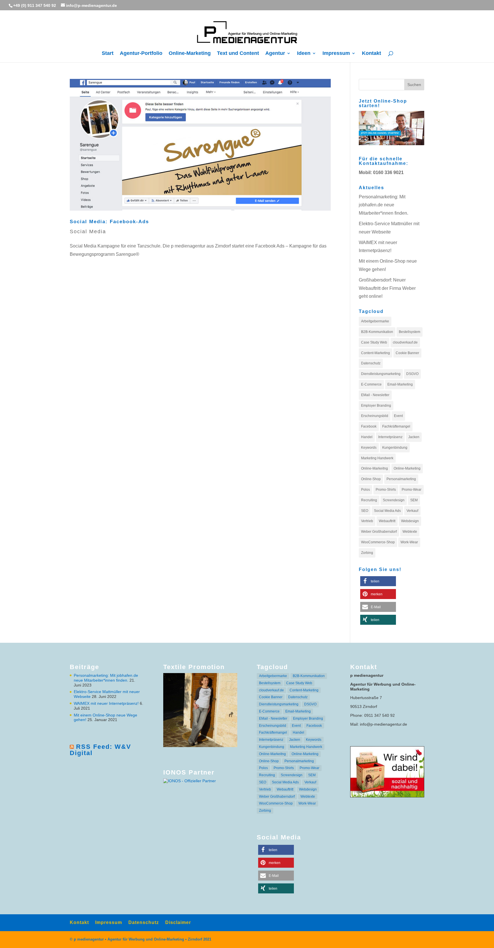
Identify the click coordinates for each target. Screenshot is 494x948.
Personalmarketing (401, 479)
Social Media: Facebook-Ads (109, 221)
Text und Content (238, 53)
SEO (364, 511)
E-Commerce (371, 384)
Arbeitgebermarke (375, 321)
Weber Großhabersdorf (379, 532)
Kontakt (371, 53)
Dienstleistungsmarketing (381, 374)
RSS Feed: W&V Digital (100, 750)
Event (398, 416)
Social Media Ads (387, 511)
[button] (378, 581)
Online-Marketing (190, 53)
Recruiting (369, 500)
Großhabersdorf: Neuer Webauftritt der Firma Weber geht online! (387, 288)
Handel (367, 437)
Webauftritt (387, 521)
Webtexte (410, 532)
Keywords (369, 448)
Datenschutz (371, 363)
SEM (414, 500)
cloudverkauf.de (405, 342)
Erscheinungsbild (374, 416)
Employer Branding (376, 406)
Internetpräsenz (390, 437)
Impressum (336, 53)
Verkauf (412, 511)
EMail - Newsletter (375, 395)
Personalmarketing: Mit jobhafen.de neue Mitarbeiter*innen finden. (383, 205)
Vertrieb (367, 521)
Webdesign (410, 521)
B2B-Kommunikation (377, 332)
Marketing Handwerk (377, 458)
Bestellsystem (409, 332)
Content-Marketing (375, 353)
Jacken (413, 437)
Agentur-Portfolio (141, 53)
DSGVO (412, 374)
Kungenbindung (394, 448)
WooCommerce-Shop (378, 542)
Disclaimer (178, 922)
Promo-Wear (411, 490)
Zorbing (367, 553)
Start (107, 53)
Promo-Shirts (386, 490)
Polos (365, 490)
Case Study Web (374, 342)
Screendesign (394, 500)
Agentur (275, 53)
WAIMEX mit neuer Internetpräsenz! (106, 703)
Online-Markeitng (374, 468)
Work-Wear (409, 542)
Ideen (303, 53)
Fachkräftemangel (396, 426)
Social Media (88, 231)
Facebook (369, 426)
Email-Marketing (400, 384)
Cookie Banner (407, 353)
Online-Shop (371, 479)
